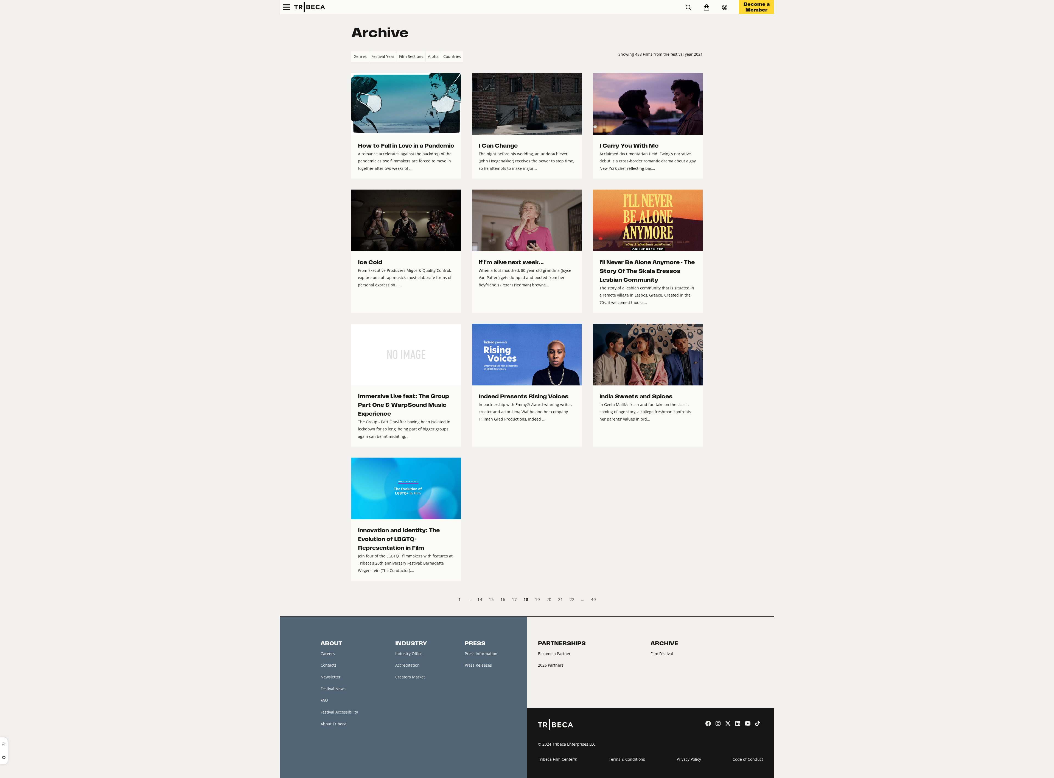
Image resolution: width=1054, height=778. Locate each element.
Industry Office (408, 653)
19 (537, 599)
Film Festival (662, 653)
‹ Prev (355, 600)
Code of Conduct (748, 759)
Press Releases (478, 665)
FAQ (324, 700)
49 (593, 599)
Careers (328, 653)
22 (572, 599)
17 (514, 599)
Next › (698, 600)
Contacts (329, 665)
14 (479, 599)
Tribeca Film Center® (557, 759)
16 (502, 599)
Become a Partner (554, 653)
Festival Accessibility (339, 712)
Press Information (481, 653)
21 (560, 599)
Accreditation (407, 665)
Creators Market (410, 677)
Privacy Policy (689, 759)
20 (548, 599)
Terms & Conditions (627, 759)
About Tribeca (333, 723)
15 (491, 599)
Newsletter (331, 677)
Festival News (333, 688)
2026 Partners (551, 665)
